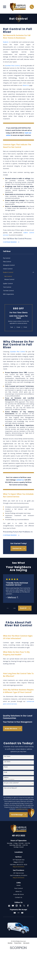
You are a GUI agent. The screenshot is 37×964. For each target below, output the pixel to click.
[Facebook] (28, 906)
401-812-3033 (18, 835)
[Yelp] (20, 906)
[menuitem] (18, 258)
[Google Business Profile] (9, 906)
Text (11, 327)
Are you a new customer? (11, 783)
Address (6, 777)
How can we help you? (10, 788)
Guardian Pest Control (12, 65)
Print (25, 327)
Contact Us (18, 897)
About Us (26, 85)
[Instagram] (17, 906)
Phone (6, 767)
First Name (7, 756)
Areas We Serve (18, 894)
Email (18, 327)
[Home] (18, 6)
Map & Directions (18, 867)
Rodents (6, 42)
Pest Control (18, 888)
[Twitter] (24, 906)
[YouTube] (13, 906)
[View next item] (14, 608)
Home (18, 885)
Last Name (7, 761)
